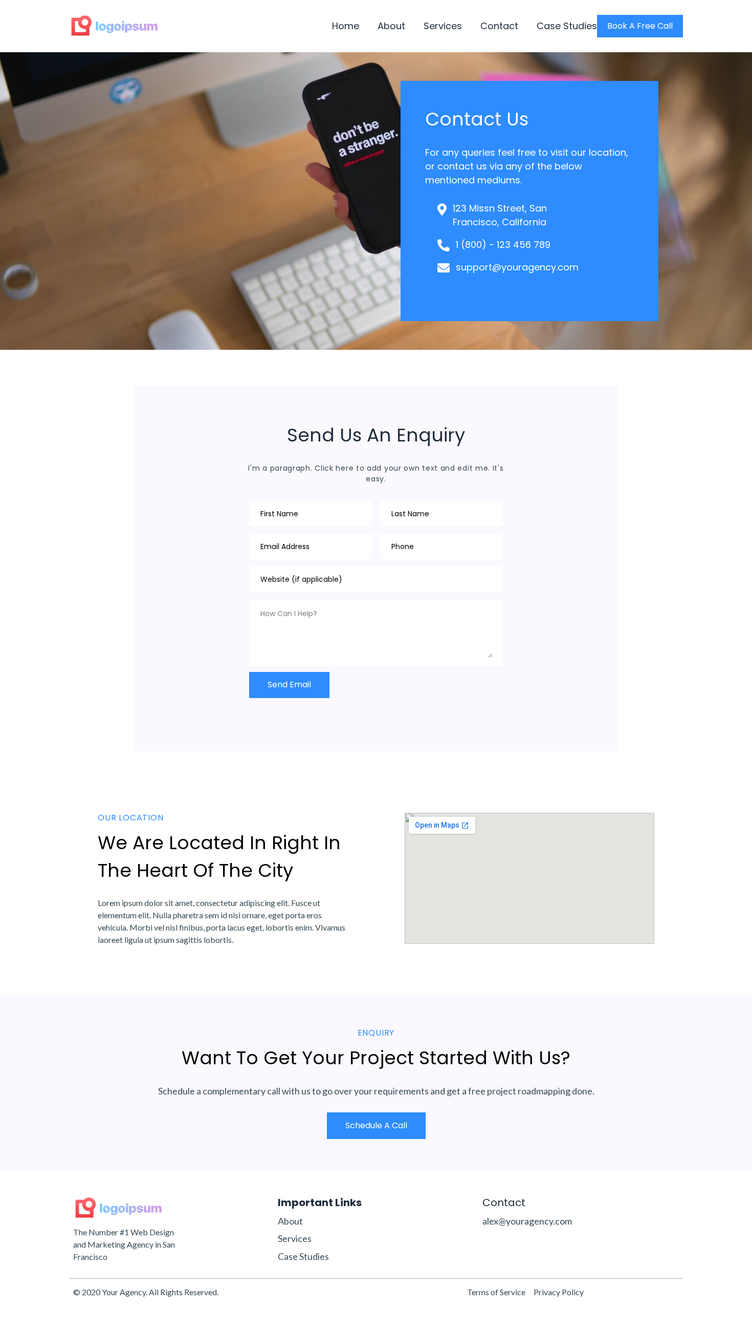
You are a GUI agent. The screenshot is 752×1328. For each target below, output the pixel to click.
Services (443, 26)
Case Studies (567, 26)
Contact (499, 26)
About (391, 26)
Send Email (289, 684)
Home (345, 26)
